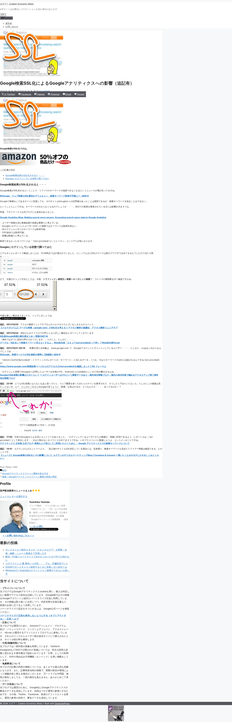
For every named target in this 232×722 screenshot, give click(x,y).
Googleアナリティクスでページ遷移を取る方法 (25, 473)
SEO (4, 470)
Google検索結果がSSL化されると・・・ (25, 175)
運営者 (8, 23)
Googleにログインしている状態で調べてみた (27, 178)
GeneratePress (62, 703)
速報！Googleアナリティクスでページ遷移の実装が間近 (29, 476)
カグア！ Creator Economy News (17, 3)
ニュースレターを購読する (13, 496)
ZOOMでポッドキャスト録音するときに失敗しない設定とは (36, 567)
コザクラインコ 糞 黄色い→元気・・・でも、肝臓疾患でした (36, 563)
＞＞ (36, 526)
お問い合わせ (11, 26)
